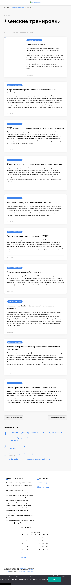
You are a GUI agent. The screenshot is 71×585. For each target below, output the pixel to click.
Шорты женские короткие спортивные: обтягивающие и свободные (32, 90)
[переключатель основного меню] (2, 2)
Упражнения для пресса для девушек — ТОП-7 (27, 236)
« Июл (23, 557)
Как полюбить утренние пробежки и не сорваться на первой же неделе (35, 432)
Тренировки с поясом (35, 44)
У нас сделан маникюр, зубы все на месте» (25, 272)
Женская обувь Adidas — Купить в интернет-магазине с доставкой (31, 307)
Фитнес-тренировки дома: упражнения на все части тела (32, 387)
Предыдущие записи (14, 418)
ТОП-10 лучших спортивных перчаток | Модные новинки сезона (35, 128)
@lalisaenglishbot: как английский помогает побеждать (29, 459)
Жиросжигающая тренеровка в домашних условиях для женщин (35, 164)
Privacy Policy (42, 483)
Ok (54, 580)
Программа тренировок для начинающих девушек (29, 202)
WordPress (21, 571)
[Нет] (5, 584)
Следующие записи (57, 418)
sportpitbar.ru (23, 568)
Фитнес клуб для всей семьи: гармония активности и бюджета (32, 454)
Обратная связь (43, 487)
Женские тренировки (34, 40)
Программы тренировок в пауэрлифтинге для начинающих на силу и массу (34, 347)
